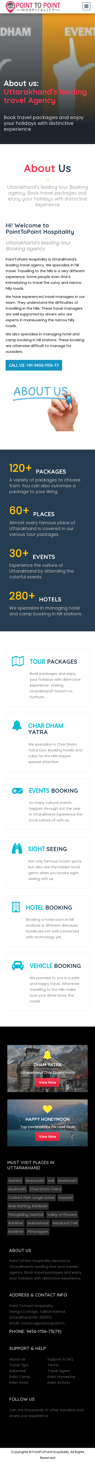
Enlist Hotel (18, 1382)
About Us (17, 1359)
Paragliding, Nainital (26, 1214)
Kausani (66, 1197)
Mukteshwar (38, 1223)
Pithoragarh (38, 1231)
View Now (47, 1082)
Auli (51, 1180)
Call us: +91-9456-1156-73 (34, 365)
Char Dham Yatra (45, 1189)
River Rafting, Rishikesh (28, 1206)
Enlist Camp (19, 1376)
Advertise (17, 1370)
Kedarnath (67, 1180)
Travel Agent (59, 1370)
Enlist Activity (59, 1382)
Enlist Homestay (62, 1376)
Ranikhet (16, 1223)
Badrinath (17, 1189)
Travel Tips (18, 1365)
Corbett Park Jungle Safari (32, 1197)
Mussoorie (35, 1180)
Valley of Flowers (62, 1214)
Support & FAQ (60, 1359)
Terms (53, 1365)
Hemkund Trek (65, 1223)
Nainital (15, 1180)
